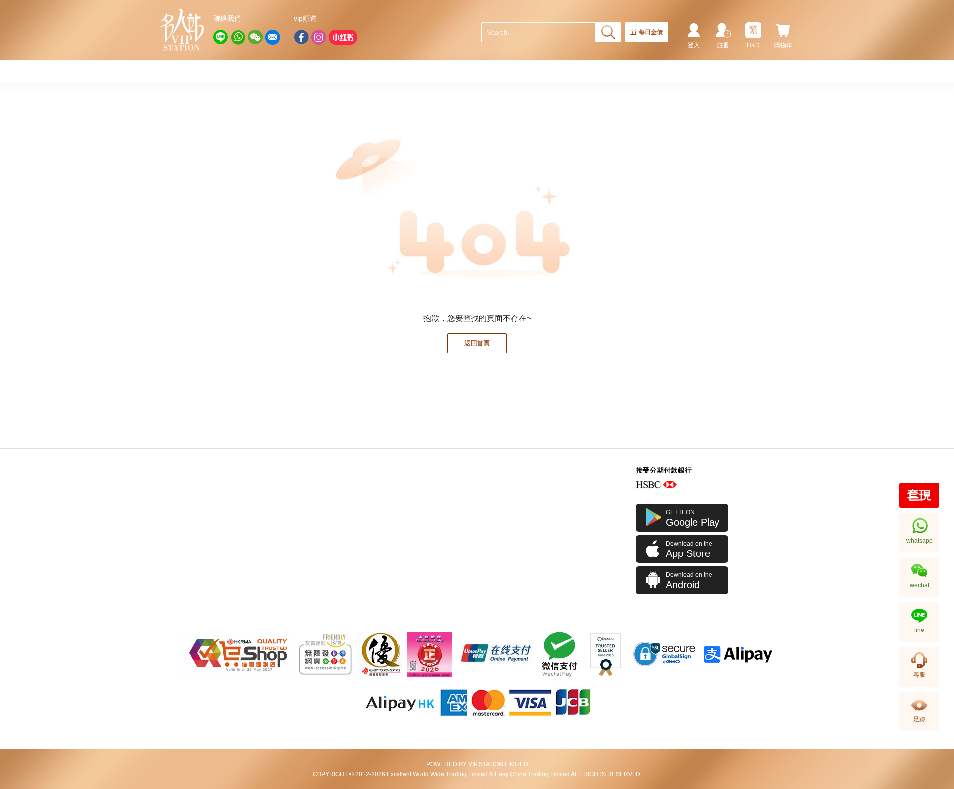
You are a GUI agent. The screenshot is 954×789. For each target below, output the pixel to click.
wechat (919, 585)
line (919, 630)
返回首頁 (477, 343)
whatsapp (919, 540)
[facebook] (301, 37)
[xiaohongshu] (342, 37)
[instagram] (318, 37)
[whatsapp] (238, 37)
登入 (694, 45)
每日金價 (651, 32)
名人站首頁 (182, 29)
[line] (220, 37)
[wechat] (255, 37)
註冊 (723, 45)
